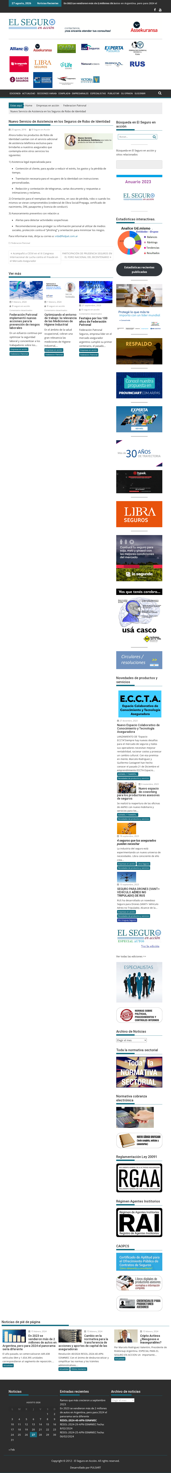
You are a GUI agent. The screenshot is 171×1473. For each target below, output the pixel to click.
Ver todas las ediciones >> (131, 956)
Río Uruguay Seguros (127, 920)
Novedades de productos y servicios (133, 778)
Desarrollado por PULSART (85, 1467)
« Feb (12, 1449)
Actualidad (28, 93)
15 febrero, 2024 (39, 1331)
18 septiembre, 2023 (129, 836)
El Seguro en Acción (41, 129)
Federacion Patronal (20, 243)
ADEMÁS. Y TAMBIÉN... (127, 774)
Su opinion (127, 93)
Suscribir (140, 93)
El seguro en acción (20, 306)
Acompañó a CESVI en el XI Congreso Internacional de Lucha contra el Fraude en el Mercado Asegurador (34, 257)
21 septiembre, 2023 (91, 305)
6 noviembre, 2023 (150, 784)
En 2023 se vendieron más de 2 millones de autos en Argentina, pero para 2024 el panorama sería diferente (83, 1412)
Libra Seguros (143, 863)
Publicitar (113, 93)
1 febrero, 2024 (54, 301)
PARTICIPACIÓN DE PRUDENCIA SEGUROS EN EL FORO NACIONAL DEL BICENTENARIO (87, 255)
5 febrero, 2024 (19, 301)
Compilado (64, 93)
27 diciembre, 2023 (128, 720)
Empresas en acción (19, 349)
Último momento (78, 1369)
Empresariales (80, 93)
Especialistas (98, 93)
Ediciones (15, 93)
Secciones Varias (46, 93)
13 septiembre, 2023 (129, 884)
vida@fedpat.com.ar (66, 236)
